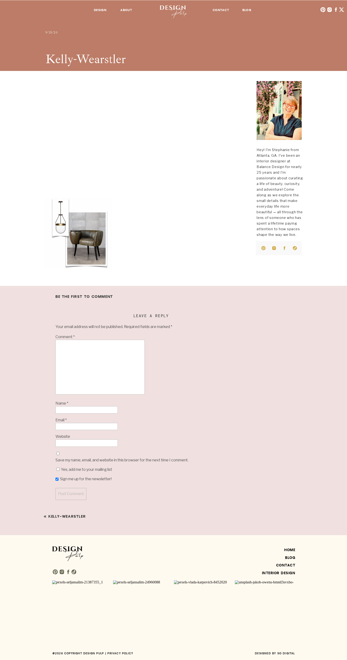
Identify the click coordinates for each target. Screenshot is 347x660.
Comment (65, 337)
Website (62, 436)
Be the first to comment (84, 296)
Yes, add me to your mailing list (86, 469)
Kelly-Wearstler (67, 516)
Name (61, 403)
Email (61, 420)
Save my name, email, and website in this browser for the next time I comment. (121, 460)
